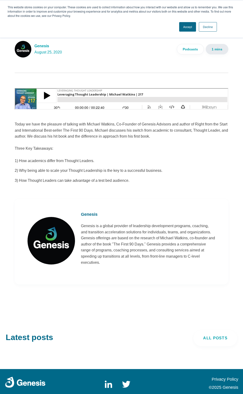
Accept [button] (187, 27)
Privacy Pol (222, 379)
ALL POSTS (215, 338)
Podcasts (190, 49)
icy (235, 379)
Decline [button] (208, 27)
